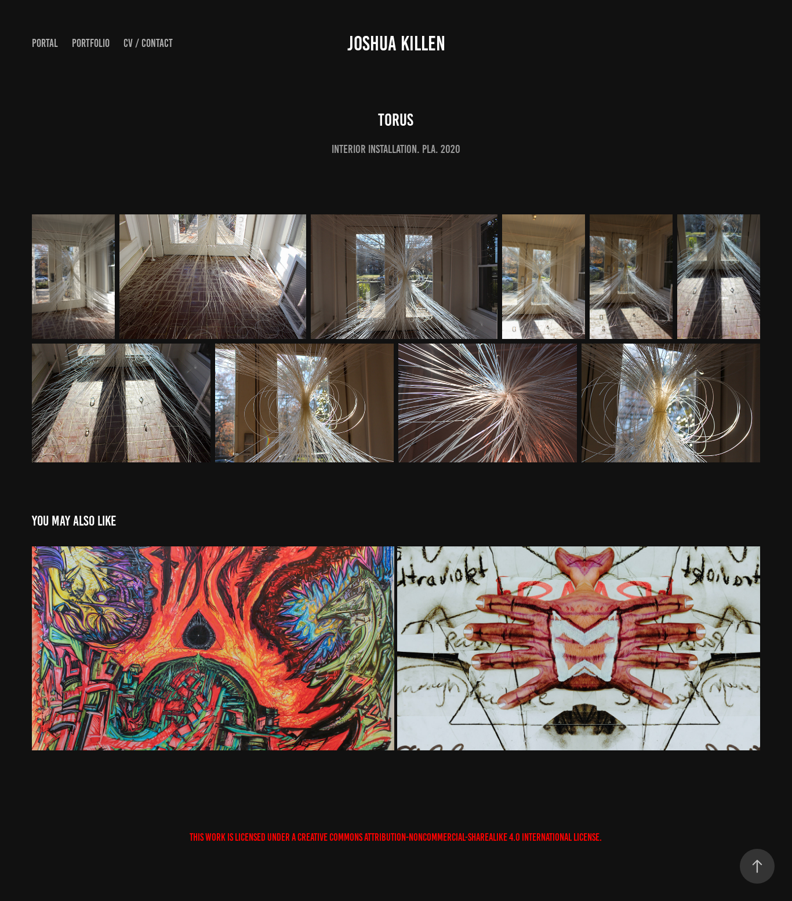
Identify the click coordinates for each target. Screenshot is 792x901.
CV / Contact (148, 43)
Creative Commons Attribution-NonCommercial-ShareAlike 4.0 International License (448, 837)
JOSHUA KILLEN (396, 43)
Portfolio (91, 43)
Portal (45, 43)
